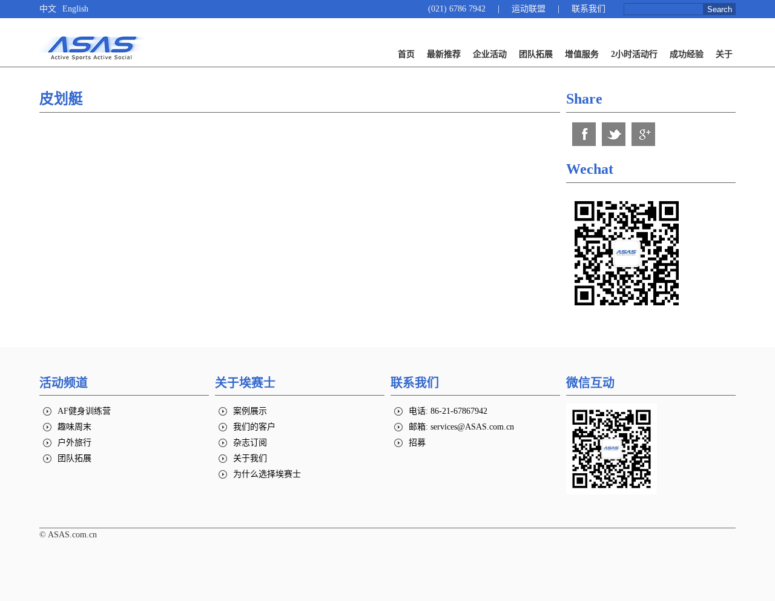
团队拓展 (536, 54)
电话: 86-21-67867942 (448, 411)
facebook (584, 134)
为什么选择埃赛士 (267, 474)
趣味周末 (74, 426)
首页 (406, 54)
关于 (724, 54)
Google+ (643, 134)
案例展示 (250, 411)
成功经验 (687, 54)
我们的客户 (254, 426)
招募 (417, 442)
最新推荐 (444, 54)
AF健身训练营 (84, 411)
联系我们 (588, 8)
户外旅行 (74, 442)
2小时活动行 (634, 54)
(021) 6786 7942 (457, 8)
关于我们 (250, 458)
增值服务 (582, 54)
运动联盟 (529, 8)
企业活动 (490, 54)
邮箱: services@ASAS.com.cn (461, 426)
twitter (613, 134)
